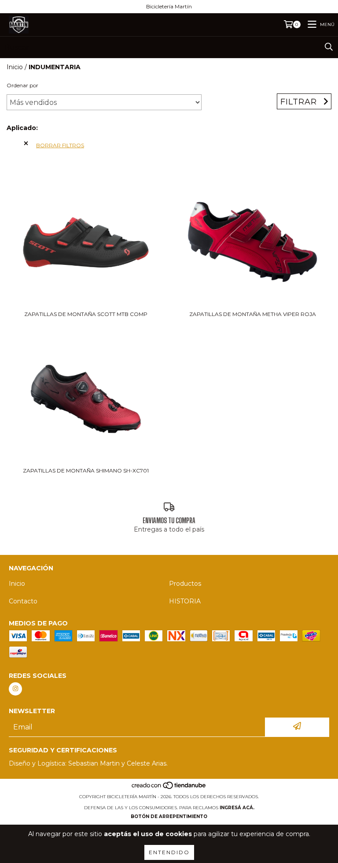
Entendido (169, 852)
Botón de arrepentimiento (169, 816)
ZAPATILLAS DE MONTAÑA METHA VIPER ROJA (252, 314)
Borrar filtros (60, 145)
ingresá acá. (237, 808)
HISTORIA (185, 601)
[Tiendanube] (169, 788)
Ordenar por (22, 85)
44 (15, 143)
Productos (185, 584)
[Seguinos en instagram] (15, 689)
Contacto (23, 601)
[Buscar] (329, 47)
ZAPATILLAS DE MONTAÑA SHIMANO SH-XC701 (86, 470)
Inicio (15, 67)
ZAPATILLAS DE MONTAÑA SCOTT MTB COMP (85, 314)
